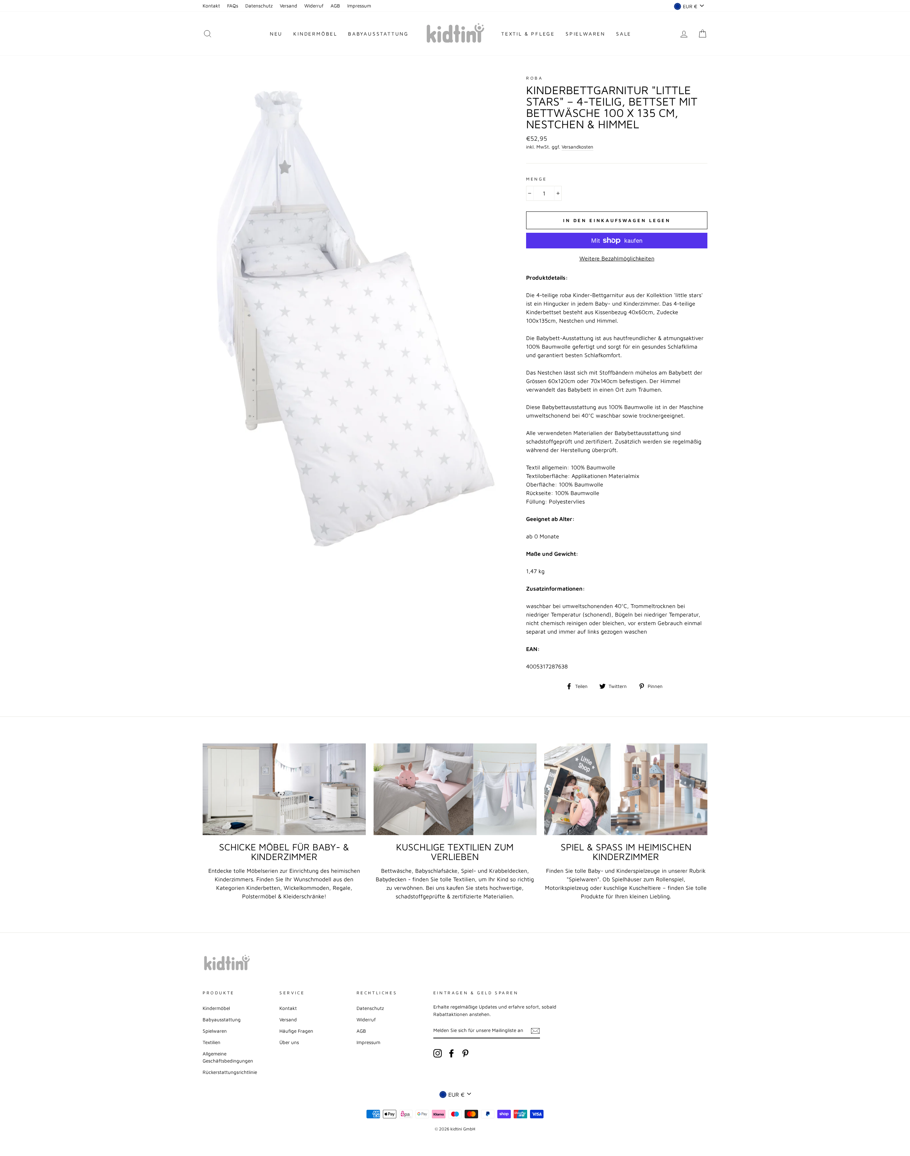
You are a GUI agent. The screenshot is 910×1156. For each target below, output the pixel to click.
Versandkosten (577, 147)
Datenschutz (259, 6)
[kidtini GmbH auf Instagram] (437, 1053)
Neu (276, 34)
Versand (288, 6)
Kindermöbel (315, 34)
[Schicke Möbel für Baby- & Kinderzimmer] (284, 789)
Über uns (289, 1042)
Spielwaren (585, 34)
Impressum (359, 6)
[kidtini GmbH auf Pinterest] (465, 1053)
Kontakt (211, 6)
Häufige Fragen (296, 1031)
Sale (623, 34)
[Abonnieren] (535, 1030)
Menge (536, 179)
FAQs (232, 6)
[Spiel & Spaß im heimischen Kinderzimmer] (625, 789)
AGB (335, 6)
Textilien (211, 1042)
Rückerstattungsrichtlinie (230, 1072)
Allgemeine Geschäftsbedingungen (228, 1057)
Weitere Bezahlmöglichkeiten (616, 258)
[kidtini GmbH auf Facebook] (451, 1053)
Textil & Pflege (528, 34)
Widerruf (313, 6)
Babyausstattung (378, 34)
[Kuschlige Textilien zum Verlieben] (455, 789)
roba (534, 78)
